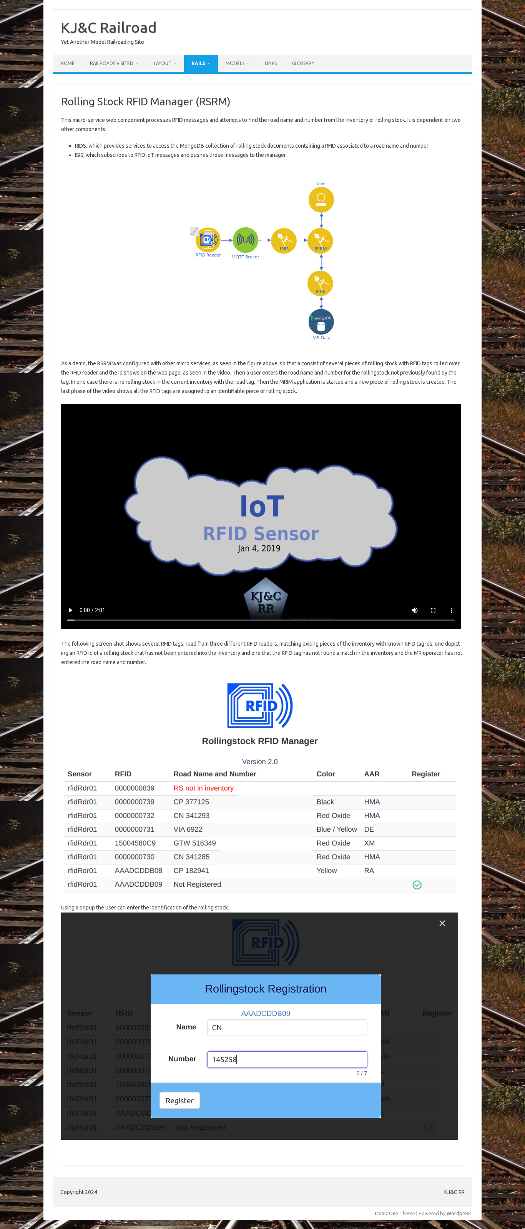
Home (68, 63)
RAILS (198, 63)
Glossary (303, 63)
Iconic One (386, 1213)
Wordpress (459, 1213)
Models (235, 63)
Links (271, 63)
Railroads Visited (111, 63)
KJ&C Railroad (109, 27)
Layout (162, 63)
